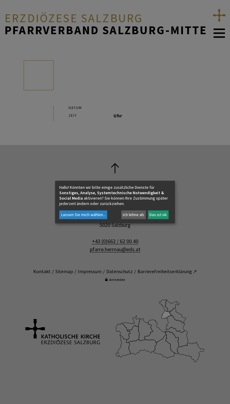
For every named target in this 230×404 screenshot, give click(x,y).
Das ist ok (158, 214)
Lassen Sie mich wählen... (83, 214)
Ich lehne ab (133, 214)
